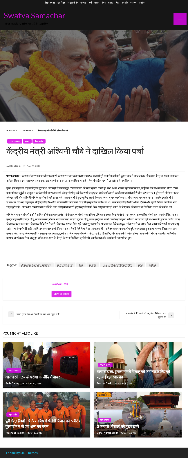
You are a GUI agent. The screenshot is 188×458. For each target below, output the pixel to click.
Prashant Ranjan (15, 432)
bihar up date (65, 265)
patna (152, 265)
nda (140, 265)
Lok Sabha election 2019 (117, 265)
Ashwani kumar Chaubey (36, 265)
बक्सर (27, 141)
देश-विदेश (61, 2)
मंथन (104, 2)
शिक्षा (118, 2)
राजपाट (83, 2)
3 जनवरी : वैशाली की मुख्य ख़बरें (118, 426)
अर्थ (90, 2)
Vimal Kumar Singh (108, 432)
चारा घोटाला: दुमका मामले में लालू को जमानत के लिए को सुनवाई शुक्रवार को (133, 374)
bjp (81, 265)
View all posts (61, 293)
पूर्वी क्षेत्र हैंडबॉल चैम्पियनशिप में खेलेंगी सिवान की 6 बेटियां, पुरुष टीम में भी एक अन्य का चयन (44, 423)
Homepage (11, 130)
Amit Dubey (13, 383)
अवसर (96, 2)
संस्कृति (125, 2)
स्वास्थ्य (133, 2)
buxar (92, 265)
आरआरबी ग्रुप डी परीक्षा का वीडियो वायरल (34, 377)
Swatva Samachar (34, 15)
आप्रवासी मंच (73, 2)
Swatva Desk (14, 165)
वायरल (110, 2)
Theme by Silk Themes (22, 453)
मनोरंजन (142, 2)
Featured (27, 130)
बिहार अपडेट (50, 2)
